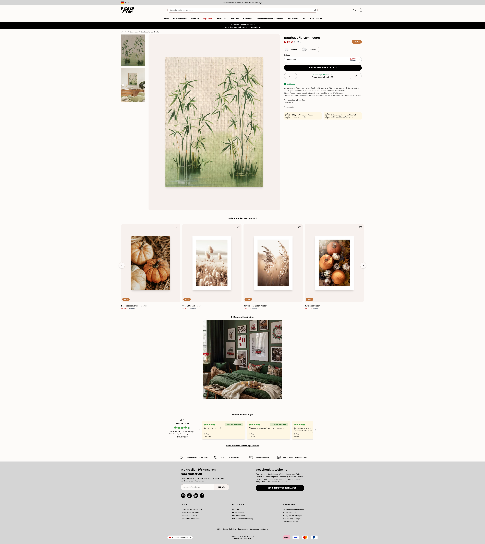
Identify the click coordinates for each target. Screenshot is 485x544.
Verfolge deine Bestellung (293, 509)
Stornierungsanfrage (291, 518)
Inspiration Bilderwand (191, 518)
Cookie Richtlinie (229, 529)
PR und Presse (238, 512)
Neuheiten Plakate (189, 515)
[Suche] (315, 10)
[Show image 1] (133, 50)
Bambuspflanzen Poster (150, 32)
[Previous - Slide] (122, 265)
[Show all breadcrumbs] (124, 32)
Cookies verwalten (290, 521)
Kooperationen (238, 515)
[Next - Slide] (363, 265)
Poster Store (248, 536)
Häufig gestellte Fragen (292, 515)
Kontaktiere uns (289, 512)
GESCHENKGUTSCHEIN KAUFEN (282, 488)
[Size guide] (290, 76)
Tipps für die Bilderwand (192, 509)
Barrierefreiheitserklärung (242, 518)
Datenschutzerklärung (259, 529)
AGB (219, 529)
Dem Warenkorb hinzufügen (323, 68)
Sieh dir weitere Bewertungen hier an (242, 445)
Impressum (243, 529)
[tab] (355, 10)
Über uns (236, 509)
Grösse (287, 55)
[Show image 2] (133, 85)
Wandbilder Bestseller (191, 512)
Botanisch (134, 32)
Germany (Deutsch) (180, 537)
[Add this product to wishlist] (355, 76)
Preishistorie (289, 107)
